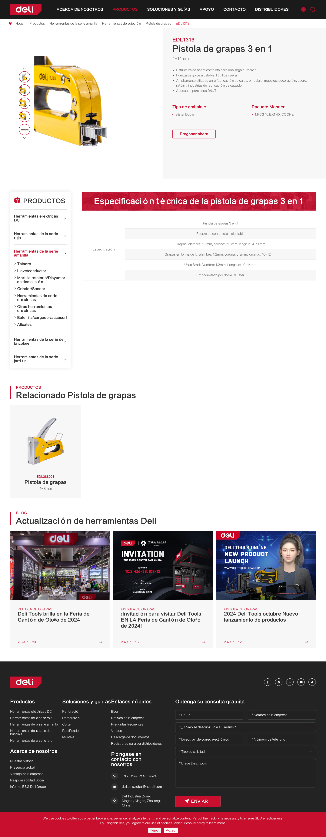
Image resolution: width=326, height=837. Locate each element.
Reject (154, 830)
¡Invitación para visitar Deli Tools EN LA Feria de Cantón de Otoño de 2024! (161, 620)
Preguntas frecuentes (127, 724)
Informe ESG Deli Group (28, 786)
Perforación (71, 711)
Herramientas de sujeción (121, 23)
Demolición (71, 718)
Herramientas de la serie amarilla (73, 23)
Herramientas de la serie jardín (36, 359)
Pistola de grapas (158, 23)
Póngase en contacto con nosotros (126, 759)
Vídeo (116, 730)
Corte (66, 724)
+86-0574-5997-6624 (139, 776)
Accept (171, 830)
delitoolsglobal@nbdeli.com (142, 786)
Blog (114, 711)
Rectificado (70, 730)
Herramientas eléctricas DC (36, 218)
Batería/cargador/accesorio (43, 318)
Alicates (24, 325)
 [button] (24, 68)
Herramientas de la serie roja (36, 236)
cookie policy (195, 823)
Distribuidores (272, 9)
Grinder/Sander (31, 289)
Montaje (68, 737)
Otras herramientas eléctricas (34, 309)
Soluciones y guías (168, 9)
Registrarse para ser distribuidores (136, 743)
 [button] (24, 137)
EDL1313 (182, 23)
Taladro (24, 264)
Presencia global (22, 767)
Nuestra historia (21, 761)
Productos (125, 9)
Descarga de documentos (130, 737)
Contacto (234, 9)
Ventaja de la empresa (26, 774)
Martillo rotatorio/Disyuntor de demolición (41, 280)
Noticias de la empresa (128, 718)
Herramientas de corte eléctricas (37, 298)
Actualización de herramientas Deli (86, 521)
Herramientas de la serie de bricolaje (39, 341)
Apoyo (207, 9)
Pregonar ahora (194, 134)
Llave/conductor (31, 271)
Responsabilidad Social (27, 780)
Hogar (20, 23)
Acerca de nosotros (80, 9)
